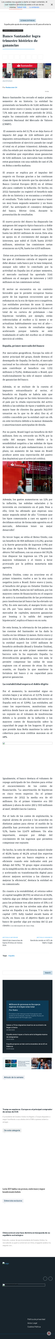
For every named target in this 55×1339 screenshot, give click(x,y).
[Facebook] (5, 56)
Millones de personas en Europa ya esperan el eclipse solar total (24, 1005)
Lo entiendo (34, 7)
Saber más (21, 7)
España (11, 956)
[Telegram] (34, 56)
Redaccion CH (11, 87)
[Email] (28, 56)
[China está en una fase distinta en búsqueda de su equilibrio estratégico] (27, 1218)
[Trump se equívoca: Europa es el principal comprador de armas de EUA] (27, 1095)
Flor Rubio (13, 1010)
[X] (11, 56)
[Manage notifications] (49, 1333)
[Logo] (27, 1267)
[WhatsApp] (16, 56)
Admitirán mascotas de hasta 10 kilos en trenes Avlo (13, 942)
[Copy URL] (40, 56)
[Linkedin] (22, 56)
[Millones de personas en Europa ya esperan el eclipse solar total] (27, 992)
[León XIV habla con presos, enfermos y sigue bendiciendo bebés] (27, 1160)
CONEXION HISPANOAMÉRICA (12, 30)
